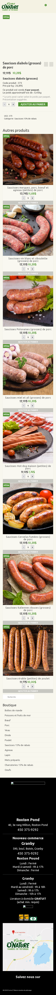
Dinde (8, 735)
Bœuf (7, 720)
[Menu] (51, 7)
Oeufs (8, 770)
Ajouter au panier (33, 104)
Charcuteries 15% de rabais (19, 765)
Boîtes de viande (13, 710)
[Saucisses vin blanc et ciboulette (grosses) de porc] (51, 64)
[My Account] (37, 6)
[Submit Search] (5, 696)
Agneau (9, 750)
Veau (7, 730)
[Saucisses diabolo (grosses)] (25, 37)
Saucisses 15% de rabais (26, 118)
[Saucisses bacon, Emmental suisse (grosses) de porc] (46, 64)
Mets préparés (12, 760)
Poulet (8, 740)
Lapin (7, 755)
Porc (7, 725)
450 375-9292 (28, 830)
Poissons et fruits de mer (18, 715)
